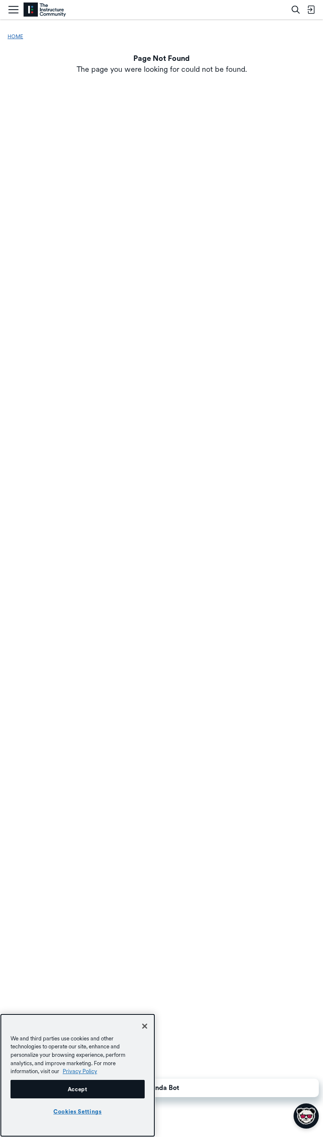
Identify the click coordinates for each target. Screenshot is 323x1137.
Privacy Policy (80, 1071)
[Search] (295, 9)
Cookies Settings (77, 1111)
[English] (45, 10)
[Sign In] (310, 9)
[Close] (144, 1026)
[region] (77, 1075)
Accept (77, 1089)
